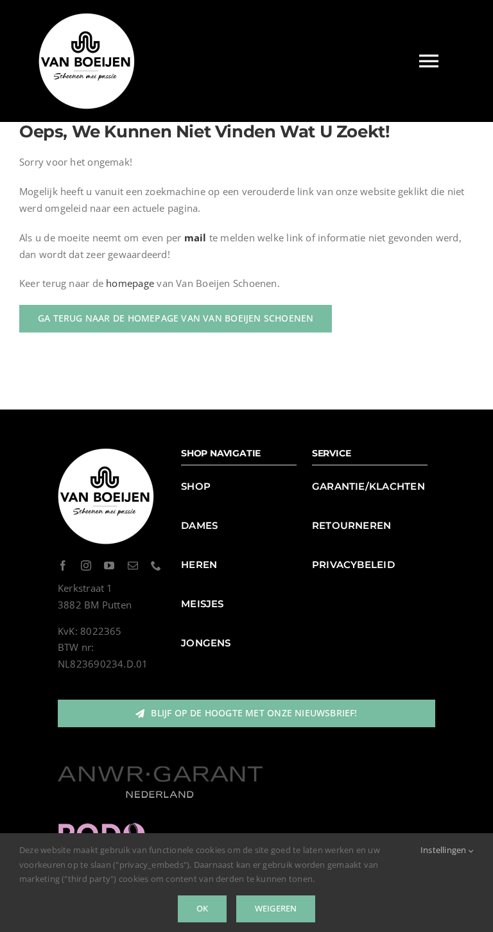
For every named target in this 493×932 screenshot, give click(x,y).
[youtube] (109, 565)
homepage (130, 283)
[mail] (133, 565)
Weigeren (276, 908)
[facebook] (63, 565)
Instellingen (444, 850)
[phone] (156, 565)
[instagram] (86, 565)
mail (195, 237)
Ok (202, 908)
